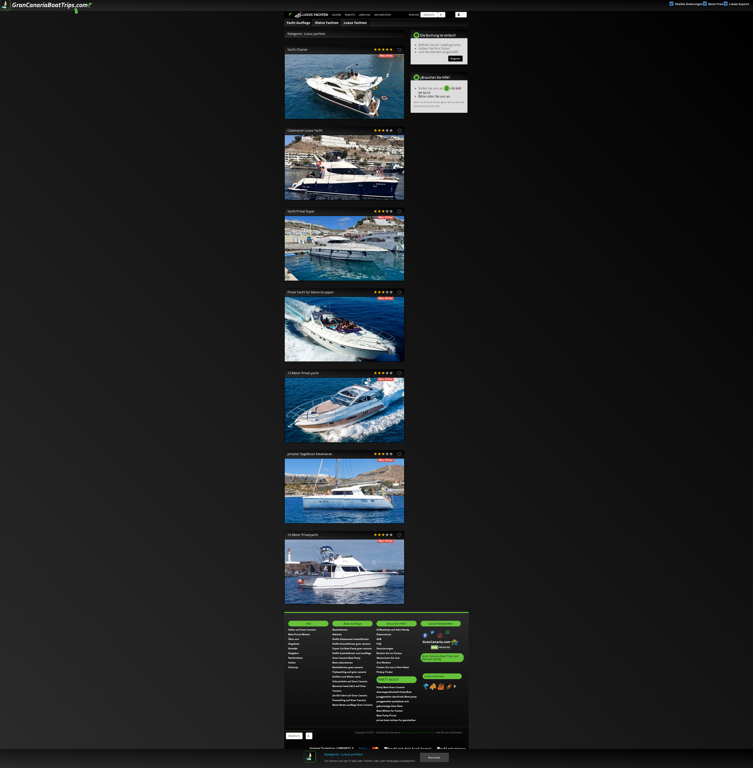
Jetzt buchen (328, 60)
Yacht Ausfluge (298, 23)
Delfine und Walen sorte (346, 676)
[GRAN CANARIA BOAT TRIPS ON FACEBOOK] (425, 635)
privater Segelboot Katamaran (309, 454)
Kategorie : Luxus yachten (343, 754)
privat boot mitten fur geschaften (396, 720)
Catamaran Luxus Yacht (304, 130)
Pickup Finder (384, 672)
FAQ (378, 643)
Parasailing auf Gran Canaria (349, 700)
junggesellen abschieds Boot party (396, 696)
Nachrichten (382, 14)
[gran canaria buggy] (432, 686)
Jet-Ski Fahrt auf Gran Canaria (349, 695)
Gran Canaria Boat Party (346, 658)
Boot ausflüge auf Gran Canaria (418, 732)
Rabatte (350, 14)
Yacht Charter (297, 49)
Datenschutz (383, 634)
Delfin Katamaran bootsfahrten (350, 639)
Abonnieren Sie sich (388, 658)
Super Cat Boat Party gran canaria (352, 648)
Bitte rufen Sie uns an (434, 96)
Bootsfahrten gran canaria (347, 667)
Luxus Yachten (355, 23)
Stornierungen (384, 648)
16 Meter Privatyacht (302, 535)
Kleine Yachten (327, 23)
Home (290, 15)
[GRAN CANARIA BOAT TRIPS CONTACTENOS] (448, 632)
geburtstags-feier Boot (389, 706)
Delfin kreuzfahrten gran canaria (351, 643)
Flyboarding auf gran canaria (349, 672)
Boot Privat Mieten (299, 634)
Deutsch (428, 14)
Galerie (336, 14)
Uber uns (364, 14)
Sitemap (293, 667)
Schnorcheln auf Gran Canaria (349, 681)
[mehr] (396, 94)
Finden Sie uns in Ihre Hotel (392, 667)
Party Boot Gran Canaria (390, 687)
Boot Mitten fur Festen (389, 710)
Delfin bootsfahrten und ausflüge (351, 653)
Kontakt (414, 14)
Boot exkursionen (342, 662)
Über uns (293, 639)
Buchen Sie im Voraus (389, 653)
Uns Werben (383, 662)
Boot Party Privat (386, 715)
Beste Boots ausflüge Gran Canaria (352, 705)
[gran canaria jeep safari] (440, 686)
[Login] (461, 14)
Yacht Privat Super (301, 211)
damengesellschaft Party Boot (394, 692)
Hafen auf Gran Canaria (302, 629)
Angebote (293, 643)
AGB (378, 639)
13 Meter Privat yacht (303, 373)
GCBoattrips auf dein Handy (392, 629)
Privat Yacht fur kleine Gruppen (310, 292)
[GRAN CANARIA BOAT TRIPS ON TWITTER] (432, 632)
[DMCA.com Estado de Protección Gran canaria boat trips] (441, 647)
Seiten (292, 662)
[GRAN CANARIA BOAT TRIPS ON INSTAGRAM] (440, 635)
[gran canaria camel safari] (448, 686)
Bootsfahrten (340, 629)
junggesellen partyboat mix (392, 701)
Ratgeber (455, 58)
